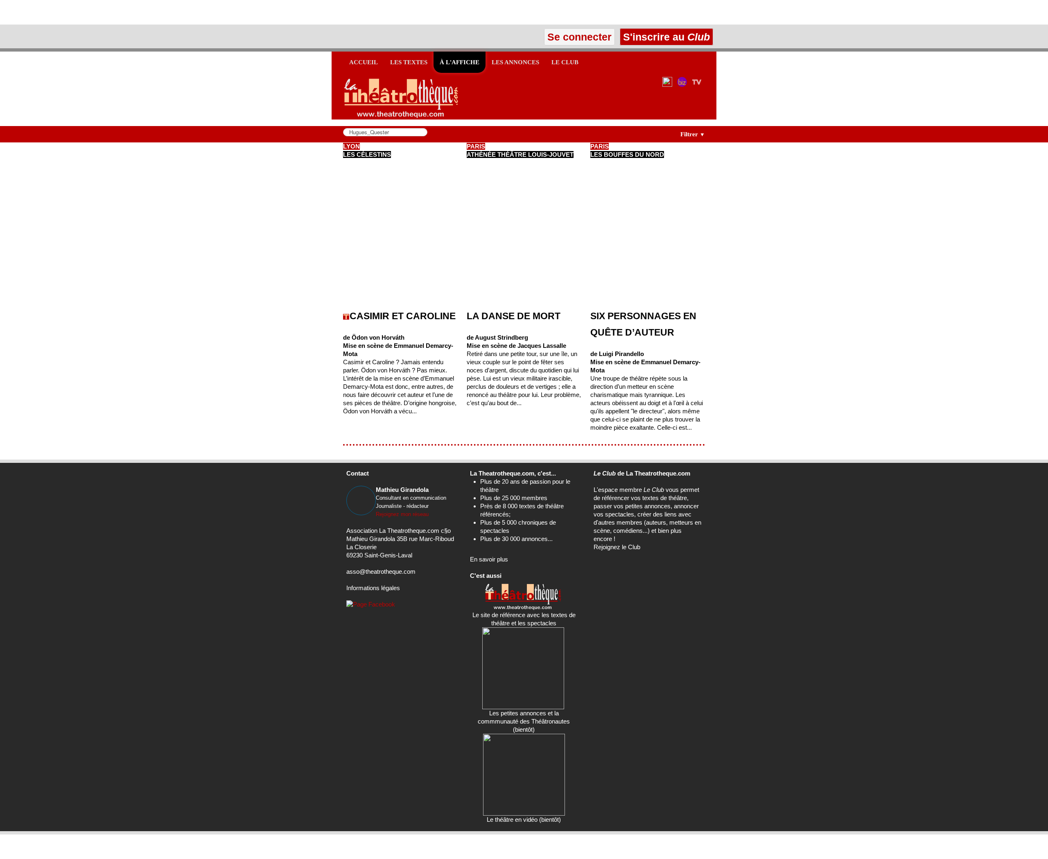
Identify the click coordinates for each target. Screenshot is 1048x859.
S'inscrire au (665, 37)
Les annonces (515, 62)
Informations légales (373, 587)
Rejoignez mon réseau (402, 514)
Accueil (363, 62)
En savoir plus (489, 559)
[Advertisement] (96, 12)
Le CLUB (564, 62)
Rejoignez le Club (617, 546)
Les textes (408, 62)
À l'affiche (459, 62)
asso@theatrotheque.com (381, 571)
